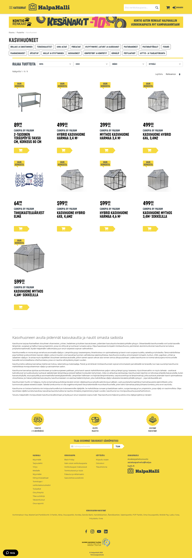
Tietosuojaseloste (97, 555)
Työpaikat (37, 489)
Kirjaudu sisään (102, 459)
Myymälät (37, 459)
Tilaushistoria (101, 467)
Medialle (36, 470)
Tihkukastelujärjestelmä (29, 214)
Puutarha (20, 32)
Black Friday (69, 459)
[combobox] (142, 7)
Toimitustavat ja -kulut (73, 470)
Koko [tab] (78, 64)
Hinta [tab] (41, 64)
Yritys (35, 467)
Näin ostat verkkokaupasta (75, 463)
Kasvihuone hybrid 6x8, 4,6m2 (71, 214)
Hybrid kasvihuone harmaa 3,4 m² (71, 136)
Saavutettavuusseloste (73, 478)
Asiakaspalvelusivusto (138, 459)
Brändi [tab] (114, 64)
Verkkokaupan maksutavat (75, 467)
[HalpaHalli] (49, 7)
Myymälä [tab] (152, 64)
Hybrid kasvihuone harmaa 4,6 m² (114, 214)
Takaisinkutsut (39, 499)
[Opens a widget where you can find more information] (10, 553)
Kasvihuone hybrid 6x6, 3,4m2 (157, 136)
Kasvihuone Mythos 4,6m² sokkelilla (28, 293)
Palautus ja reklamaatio (74, 474)
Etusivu (12, 32)
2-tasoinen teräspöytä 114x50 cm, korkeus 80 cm (27, 138)
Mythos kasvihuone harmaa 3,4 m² (114, 136)
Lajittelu (159, 74)
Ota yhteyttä (38, 492)
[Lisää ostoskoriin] (20, 150)
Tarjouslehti (37, 463)
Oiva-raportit (38, 503)
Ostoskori (100, 463)
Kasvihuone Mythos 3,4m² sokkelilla (157, 214)
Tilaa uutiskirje (39, 496)
